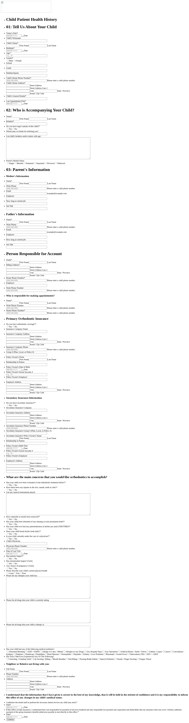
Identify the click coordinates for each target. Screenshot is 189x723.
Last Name (51, 45)
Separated (40, 163)
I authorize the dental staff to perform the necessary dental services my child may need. (41, 702)
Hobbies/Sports (12, 73)
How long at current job (16, 201)
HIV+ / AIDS (152, 654)
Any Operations (111, 652)
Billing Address (13, 265)
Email (8, 191)
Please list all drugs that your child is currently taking (27, 600)
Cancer (167, 652)
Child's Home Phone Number (18, 78)
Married (20, 163)
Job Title (9, 206)
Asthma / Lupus (155, 652)
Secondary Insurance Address (18, 413)
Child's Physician (13, 541)
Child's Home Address (15, 83)
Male (11, 61)
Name (9, 116)
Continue (10, 720)
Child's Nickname (13, 38)
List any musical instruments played (20, 492)
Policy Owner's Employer (16, 377)
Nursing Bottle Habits (88, 659)
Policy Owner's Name (15, 357)
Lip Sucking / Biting (42, 659)
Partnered (30, 163)
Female (19, 61)
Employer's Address (14, 461)
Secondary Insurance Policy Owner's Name (24, 436)
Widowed (61, 163)
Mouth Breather (59, 659)
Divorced (51, 163)
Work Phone (11, 186)
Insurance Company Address (18, 334)
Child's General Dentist (16, 96)
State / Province (63, 91)
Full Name (10, 669)
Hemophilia (66, 654)
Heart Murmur (53, 654)
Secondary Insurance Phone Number (21, 426)
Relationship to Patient (15, 362)
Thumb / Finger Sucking (127, 659)
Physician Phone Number (16, 546)
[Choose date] (23, 36)
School (9, 63)
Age (8, 53)
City (31, 91)
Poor (24, 573)
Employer (10, 196)
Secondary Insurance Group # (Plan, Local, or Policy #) (28, 431)
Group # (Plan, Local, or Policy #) (20, 352)
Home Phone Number (15, 278)
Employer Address (13, 382)
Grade (8, 68)
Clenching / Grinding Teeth (20, 659)
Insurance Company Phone (17, 347)
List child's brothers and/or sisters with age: (23, 136)
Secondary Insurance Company (19, 408)
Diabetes (19, 654)
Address (9, 679)
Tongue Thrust (145, 659)
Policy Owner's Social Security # (19, 372)
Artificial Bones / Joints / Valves (133, 652)
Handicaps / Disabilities (35, 654)
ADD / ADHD (33, 652)
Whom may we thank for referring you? (22, 131)
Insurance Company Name (17, 329)
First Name (24, 45)
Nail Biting (72, 659)
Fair (17, 573)
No (16, 129)
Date (26, 35)
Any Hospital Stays (94, 652)
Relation (10, 121)
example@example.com (57, 193)
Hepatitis (77, 654)
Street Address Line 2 (38, 88)
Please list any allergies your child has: (21, 576)
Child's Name (12, 43)
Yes (10, 129)
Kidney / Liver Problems (93, 654)
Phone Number (12, 674)
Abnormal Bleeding (17, 652)
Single (11, 163)
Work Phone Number (15, 288)
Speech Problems (107, 659)
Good (11, 573)
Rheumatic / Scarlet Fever (116, 654)
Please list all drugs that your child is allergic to (25, 624)
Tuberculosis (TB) (136, 654)
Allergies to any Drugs (74, 652)
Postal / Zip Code (37, 93)
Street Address (36, 85)
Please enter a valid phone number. (61, 80)
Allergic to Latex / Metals (52, 652)
